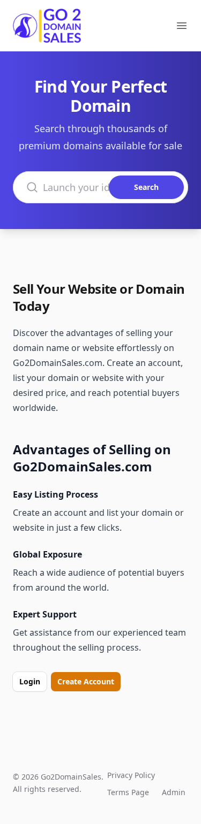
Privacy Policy (131, 775)
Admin (173, 792)
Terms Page (128, 792)
